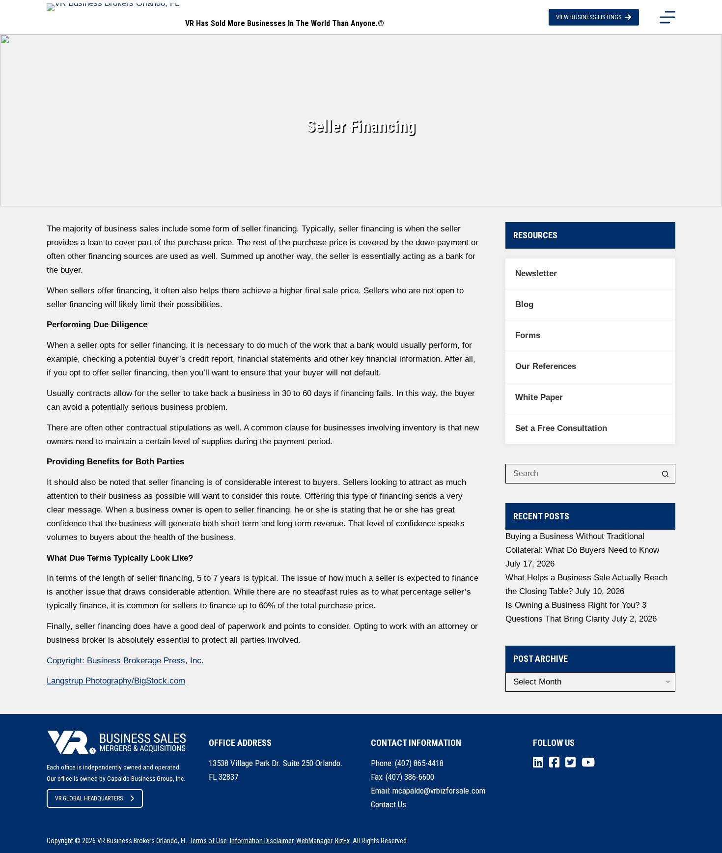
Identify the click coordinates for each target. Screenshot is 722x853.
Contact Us (388, 804)
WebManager (314, 841)
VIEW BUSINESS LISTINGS (589, 17)
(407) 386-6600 (410, 777)
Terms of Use (208, 841)
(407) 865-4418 (419, 763)
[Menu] (667, 17)
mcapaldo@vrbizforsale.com (438, 791)
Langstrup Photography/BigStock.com (116, 680)
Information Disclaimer (261, 841)
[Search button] (665, 473)
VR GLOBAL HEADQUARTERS (89, 798)
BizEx (342, 841)
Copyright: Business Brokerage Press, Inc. (125, 660)
